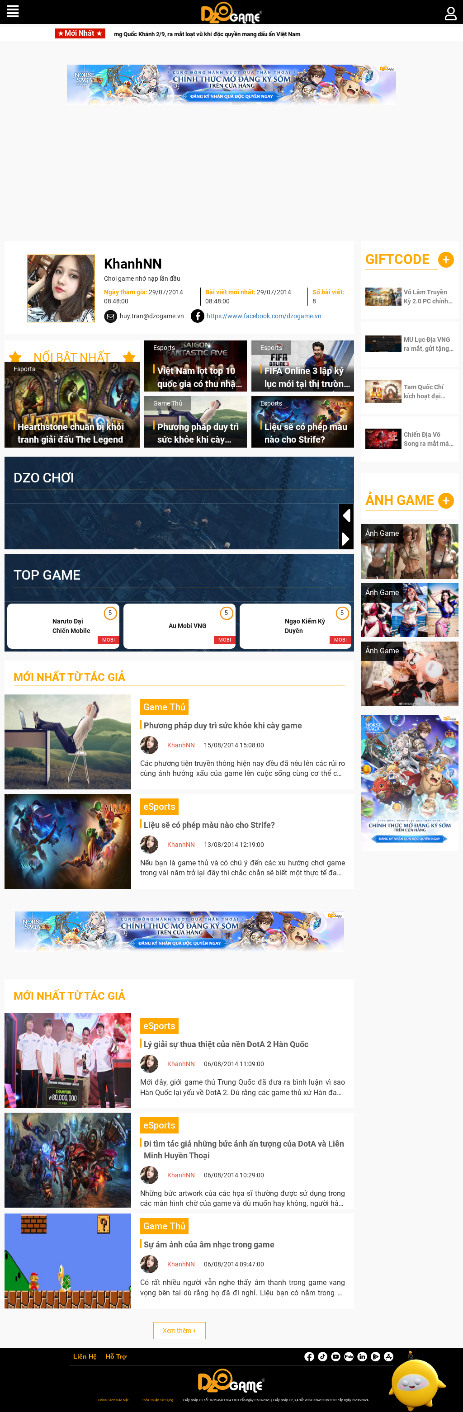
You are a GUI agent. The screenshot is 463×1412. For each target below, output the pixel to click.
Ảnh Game (399, 500)
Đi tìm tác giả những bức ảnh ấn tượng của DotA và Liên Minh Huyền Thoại (244, 1149)
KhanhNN (181, 745)
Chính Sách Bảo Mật (113, 1400)
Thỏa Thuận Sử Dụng (157, 1400)
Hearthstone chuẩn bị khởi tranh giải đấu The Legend (71, 433)
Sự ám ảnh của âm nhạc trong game (209, 1244)
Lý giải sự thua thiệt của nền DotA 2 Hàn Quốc (226, 1044)
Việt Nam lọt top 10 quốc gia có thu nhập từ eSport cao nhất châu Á (199, 377)
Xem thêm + (179, 1330)
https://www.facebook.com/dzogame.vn (264, 316)
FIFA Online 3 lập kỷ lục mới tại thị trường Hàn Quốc (307, 377)
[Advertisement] (231, 177)
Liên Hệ (85, 1357)
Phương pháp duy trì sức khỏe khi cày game (198, 433)
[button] (346, 539)
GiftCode (397, 259)
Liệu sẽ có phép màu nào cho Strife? (306, 433)
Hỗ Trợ (116, 1357)
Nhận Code (427, 296)
